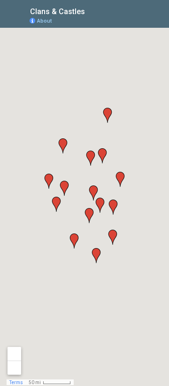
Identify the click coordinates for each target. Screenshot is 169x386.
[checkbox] (92, 10)
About (44, 21)
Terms (16, 382)
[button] (74, 241)
